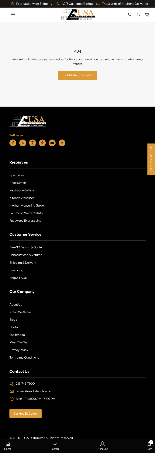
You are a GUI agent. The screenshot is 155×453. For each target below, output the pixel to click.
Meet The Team (19, 342)
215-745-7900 (25, 383)
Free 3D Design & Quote (25, 247)
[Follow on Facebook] (13, 143)
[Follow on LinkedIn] (62, 143)
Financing (16, 270)
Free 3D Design (151, 159)
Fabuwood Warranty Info (26, 213)
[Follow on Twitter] (23, 143)
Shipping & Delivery (22, 262)
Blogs (13, 319)
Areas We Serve (20, 312)
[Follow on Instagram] (32, 143)
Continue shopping (77, 75)
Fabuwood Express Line (25, 220)
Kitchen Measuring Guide (26, 205)
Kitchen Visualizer (21, 198)
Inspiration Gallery (21, 190)
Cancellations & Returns (25, 255)
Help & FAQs (17, 278)
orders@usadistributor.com (34, 391)
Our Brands (17, 335)
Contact (15, 327)
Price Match (17, 183)
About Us (15, 304)
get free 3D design (25, 413)
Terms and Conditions (24, 357)
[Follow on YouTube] (52, 143)
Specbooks (17, 175)
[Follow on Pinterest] (42, 143)
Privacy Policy (18, 350)
